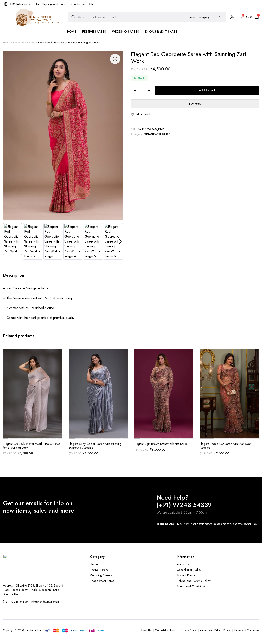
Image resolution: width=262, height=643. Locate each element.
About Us (183, 564)
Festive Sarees (94, 31)
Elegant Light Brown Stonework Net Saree (161, 444)
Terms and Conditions (191, 586)
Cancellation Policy (189, 569)
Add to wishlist (143, 114)
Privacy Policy (186, 575)
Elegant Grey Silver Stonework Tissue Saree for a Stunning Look (31, 446)
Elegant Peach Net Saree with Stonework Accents (226, 446)
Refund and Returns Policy (193, 581)
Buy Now (195, 103)
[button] (16, 4)
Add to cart (207, 90)
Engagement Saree (161, 31)
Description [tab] (13, 275)
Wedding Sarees (125, 31)
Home (71, 31)
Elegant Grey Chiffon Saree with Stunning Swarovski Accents (95, 446)
